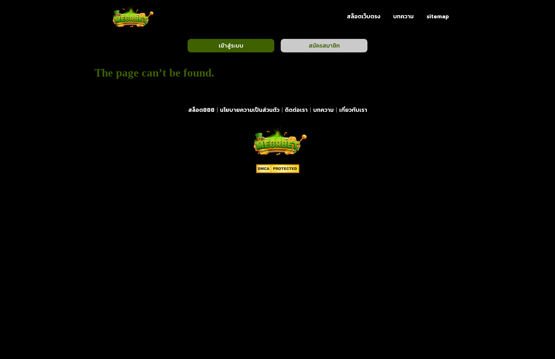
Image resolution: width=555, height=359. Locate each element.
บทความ (403, 16)
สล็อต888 (201, 109)
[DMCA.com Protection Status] (277, 171)
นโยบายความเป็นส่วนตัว (249, 109)
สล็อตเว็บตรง (363, 16)
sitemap (438, 16)
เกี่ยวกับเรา (353, 109)
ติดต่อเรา (296, 109)
